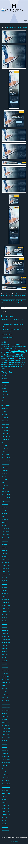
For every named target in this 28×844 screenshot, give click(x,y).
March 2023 (5, 448)
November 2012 (6, 762)
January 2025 (5, 424)
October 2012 (5, 765)
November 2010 (6, 808)
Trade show (10, 364)
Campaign (18, 293)
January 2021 (5, 525)
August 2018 (5, 614)
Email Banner (19, 352)
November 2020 (6, 531)
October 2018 (5, 608)
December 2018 (6, 602)
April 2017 (4, 664)
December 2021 (6, 494)
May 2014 (4, 719)
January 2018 (5, 636)
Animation (23, 344)
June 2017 (4, 657)
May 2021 (4, 513)
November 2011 (6, 787)
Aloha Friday (17, 344)
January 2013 (5, 756)
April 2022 (4, 482)
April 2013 (4, 747)
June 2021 (4, 510)
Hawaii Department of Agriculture (9, 356)
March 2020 (5, 556)
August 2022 (5, 470)
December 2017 (6, 639)
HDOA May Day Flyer (7, 334)
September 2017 (6, 648)
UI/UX (19, 364)
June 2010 (4, 820)
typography (15, 364)
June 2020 (4, 547)
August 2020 (5, 541)
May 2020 (4, 550)
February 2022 (5, 488)
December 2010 (6, 805)
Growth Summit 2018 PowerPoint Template (21, 300)
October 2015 (5, 710)
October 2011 (5, 790)
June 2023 (4, 442)
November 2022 (6, 461)
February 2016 (5, 697)
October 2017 (5, 645)
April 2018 (4, 627)
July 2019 (4, 580)
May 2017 (4, 661)
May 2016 (4, 691)
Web (3, 397)
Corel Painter (5, 378)
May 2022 (4, 479)
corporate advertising (6, 351)
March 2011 (5, 799)
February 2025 (5, 421)
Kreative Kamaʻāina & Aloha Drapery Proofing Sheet (13, 325)
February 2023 (5, 451)
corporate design (19, 350)
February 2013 (5, 753)
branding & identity (20, 346)
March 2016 (5, 694)
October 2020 (5, 534)
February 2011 (5, 802)
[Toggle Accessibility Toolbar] (3, 9)
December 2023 (6, 439)
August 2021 (5, 504)
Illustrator (10, 358)
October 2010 (5, 811)
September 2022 (6, 467)
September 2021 (6, 501)
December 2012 (6, 759)
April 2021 (4, 516)
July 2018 (4, 617)
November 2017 (6, 642)
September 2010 (6, 814)
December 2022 (6, 457)
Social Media (4, 364)
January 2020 (5, 562)
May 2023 (4, 445)
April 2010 (4, 824)
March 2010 (5, 827)
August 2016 (5, 685)
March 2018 (5, 630)
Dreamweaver (5, 382)
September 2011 (6, 793)
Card (14, 348)
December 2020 (6, 528)
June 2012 (4, 768)
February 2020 (5, 559)
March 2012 (5, 774)
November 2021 (6, 497)
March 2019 (5, 593)
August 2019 (5, 577)
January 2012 (5, 780)
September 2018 (6, 611)
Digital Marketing (10, 352)
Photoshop (8, 293)
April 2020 (4, 553)
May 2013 (4, 744)
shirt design (20, 362)
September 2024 (6, 436)
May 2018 (4, 624)
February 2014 (5, 722)
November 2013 (6, 731)
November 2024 (6, 430)
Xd (6, 368)
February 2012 (5, 777)
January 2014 (5, 725)
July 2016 (4, 688)
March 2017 (5, 667)
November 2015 (6, 707)
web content (16, 366)
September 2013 (6, 737)
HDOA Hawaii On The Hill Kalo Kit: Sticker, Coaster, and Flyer (12, 330)
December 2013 (6, 728)
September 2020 (6, 537)
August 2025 (5, 408)
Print (9, 362)
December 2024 (6, 427)
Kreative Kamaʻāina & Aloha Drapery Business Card (13, 320)
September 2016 (6, 682)
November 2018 (6, 605)
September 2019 (6, 574)
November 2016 (6, 679)
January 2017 (5, 673)
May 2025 (4, 411)
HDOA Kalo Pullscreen (7, 337)
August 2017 (5, 651)
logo (13, 360)
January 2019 (5, 599)
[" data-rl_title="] (14, 36)
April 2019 (4, 590)
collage (22, 348)
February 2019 (5, 596)
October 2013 (5, 734)
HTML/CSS (20, 356)
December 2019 (6, 565)
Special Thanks (14, 841)
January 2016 (5, 700)
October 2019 (5, 571)
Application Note (4, 346)
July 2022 (4, 473)
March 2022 (5, 485)
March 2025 (5, 417)
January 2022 (5, 491)
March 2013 (5, 750)
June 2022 (4, 476)
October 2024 (5, 433)
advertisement (5, 344)
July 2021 (4, 507)
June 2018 (4, 620)
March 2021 (5, 519)
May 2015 (4, 713)
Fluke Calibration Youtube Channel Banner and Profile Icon (8, 300)
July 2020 (4, 544)
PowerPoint (5, 394)
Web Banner (23, 295)
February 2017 (5, 670)
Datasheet (3, 352)
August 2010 (5, 817)
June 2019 (4, 584)
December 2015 (6, 704)
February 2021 (5, 522)
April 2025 (4, 414)
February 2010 (5, 830)
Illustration (4, 358)
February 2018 (5, 633)
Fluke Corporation (9, 295)
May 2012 (4, 771)
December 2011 (6, 783)
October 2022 (5, 464)
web (2, 366)
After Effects (11, 344)
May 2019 (4, 587)
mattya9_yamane (22, 27)
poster (5, 362)
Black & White (11, 346)
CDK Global (18, 348)
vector (23, 364)
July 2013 (4, 740)
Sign (24, 362)
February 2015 (5, 716)
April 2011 (4, 796)
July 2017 (4, 654)
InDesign (17, 358)
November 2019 (6, 568)
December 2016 (6, 676)
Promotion (14, 362)
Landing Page (8, 360)
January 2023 (5, 454)
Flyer (21, 355)
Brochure (3, 348)
